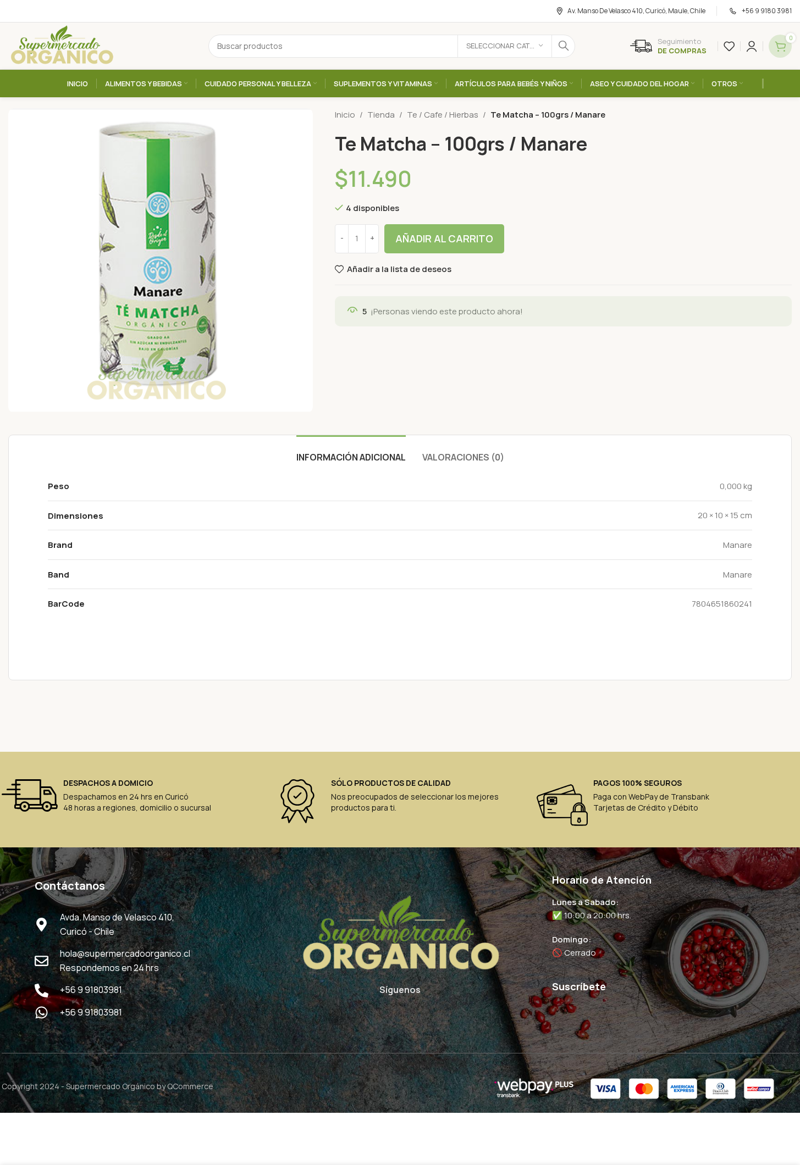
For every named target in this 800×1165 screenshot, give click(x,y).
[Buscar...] (563, 46)
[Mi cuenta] (752, 46)
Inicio (345, 114)
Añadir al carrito (444, 238)
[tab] (351, 452)
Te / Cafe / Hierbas (442, 114)
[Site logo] (61, 45)
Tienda (381, 114)
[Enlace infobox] (668, 46)
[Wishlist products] (729, 46)
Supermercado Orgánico (110, 1086)
